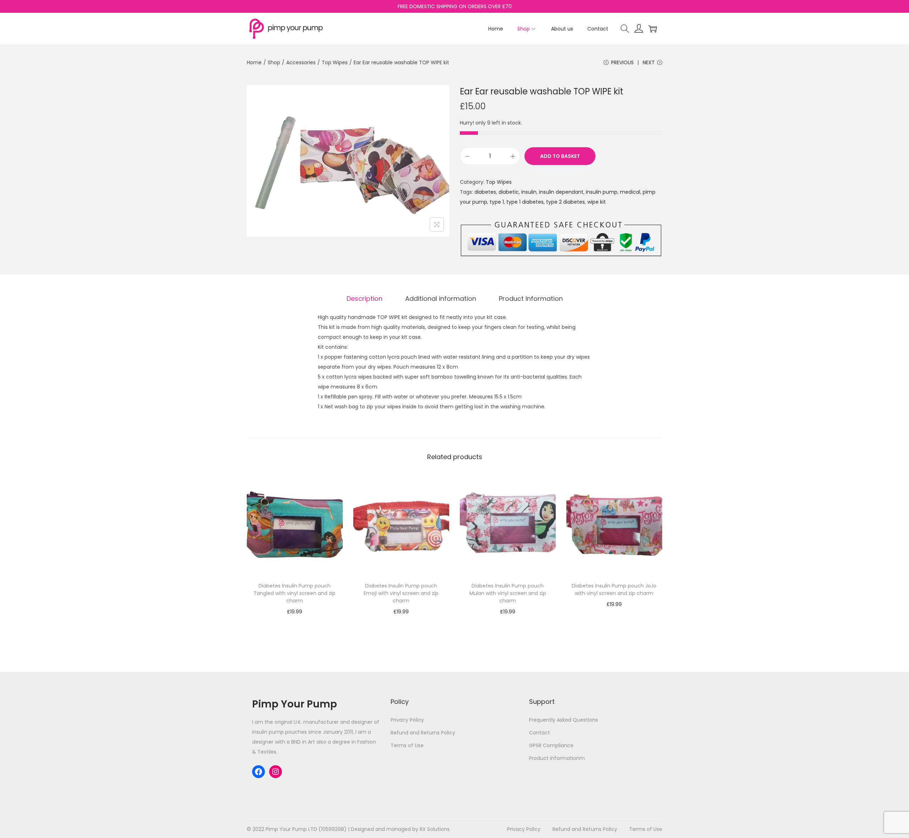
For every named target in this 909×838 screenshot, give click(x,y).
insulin (529, 191)
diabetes (485, 191)
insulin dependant (561, 191)
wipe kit (596, 201)
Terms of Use (407, 745)
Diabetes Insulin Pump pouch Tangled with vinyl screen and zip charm (295, 593)
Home (254, 62)
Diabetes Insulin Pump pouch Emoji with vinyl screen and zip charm (401, 593)
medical (630, 191)
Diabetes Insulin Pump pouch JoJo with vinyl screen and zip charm (614, 589)
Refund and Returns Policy (423, 732)
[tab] (364, 299)
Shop (274, 62)
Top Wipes (335, 62)
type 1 (497, 201)
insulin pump (601, 191)
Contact (539, 732)
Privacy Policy (407, 719)
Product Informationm (557, 758)
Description (364, 298)
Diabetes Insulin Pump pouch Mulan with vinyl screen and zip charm (507, 593)
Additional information (440, 298)
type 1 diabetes (525, 201)
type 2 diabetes (565, 201)
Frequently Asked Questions (563, 719)
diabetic (509, 191)
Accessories (301, 62)
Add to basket (560, 156)
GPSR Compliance (551, 745)
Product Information (531, 298)
